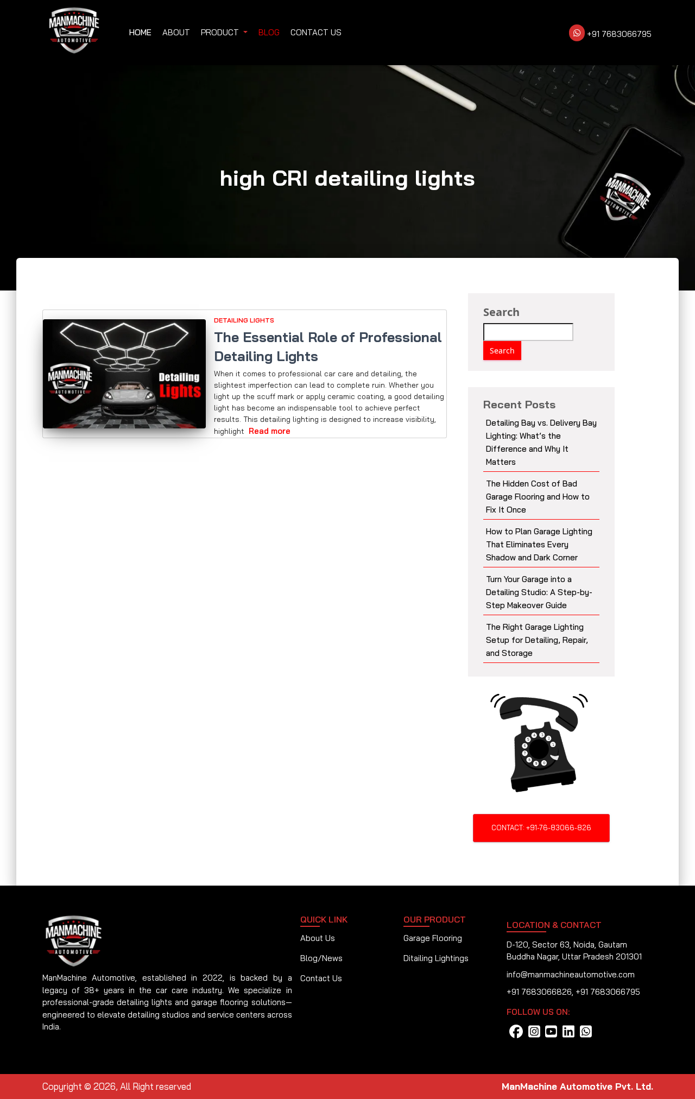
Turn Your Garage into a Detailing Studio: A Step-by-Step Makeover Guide (539, 592)
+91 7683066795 (618, 34)
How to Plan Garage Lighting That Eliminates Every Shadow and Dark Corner (539, 544)
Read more (269, 431)
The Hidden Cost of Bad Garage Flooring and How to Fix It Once (538, 496)
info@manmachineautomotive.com (571, 974)
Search (501, 312)
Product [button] (221, 32)
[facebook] (516, 1034)
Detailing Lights (244, 320)
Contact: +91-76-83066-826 (541, 827)
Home (140, 32)
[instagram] (534, 1034)
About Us (317, 938)
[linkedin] (568, 1034)
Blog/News (321, 958)
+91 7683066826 (539, 992)
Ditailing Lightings (436, 958)
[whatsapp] (586, 1034)
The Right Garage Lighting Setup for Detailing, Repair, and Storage (537, 640)
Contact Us (316, 32)
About (176, 32)
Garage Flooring (432, 938)
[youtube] (551, 1034)
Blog (269, 32)
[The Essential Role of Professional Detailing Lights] (124, 373)
